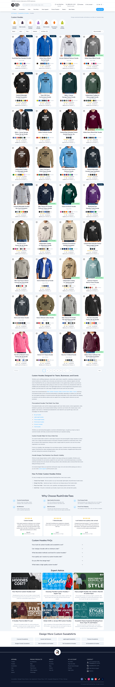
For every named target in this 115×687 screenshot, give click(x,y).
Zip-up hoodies (37, 415)
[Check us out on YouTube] (96, 679)
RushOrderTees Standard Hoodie (21, 58)
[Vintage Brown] (61, 100)
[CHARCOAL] (92, 137)
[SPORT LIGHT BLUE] (41, 100)
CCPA (46, 679)
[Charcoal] (19, 175)
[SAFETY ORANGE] (66, 212)
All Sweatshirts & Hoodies (92, 643)
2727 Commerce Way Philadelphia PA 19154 (94, 662)
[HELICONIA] (95, 63)
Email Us (91, 671)
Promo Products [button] (55, 9)
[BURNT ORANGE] (62, 63)
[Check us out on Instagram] (89, 679)
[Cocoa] (43, 137)
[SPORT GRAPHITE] (47, 100)
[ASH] (72, 212)
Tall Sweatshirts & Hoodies (69, 643)
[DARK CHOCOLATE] (37, 63)
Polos (12, 670)
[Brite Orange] (27, 100)
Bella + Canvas (73, 391)
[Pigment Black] (42, 249)
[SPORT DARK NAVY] (45, 100)
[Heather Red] (24, 249)
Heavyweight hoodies (39, 419)
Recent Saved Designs (73, 666)
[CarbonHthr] (90, 175)
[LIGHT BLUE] (68, 212)
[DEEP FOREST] (48, 323)
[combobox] (36, 5)
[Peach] (17, 137)
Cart (100, 4)
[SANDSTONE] (68, 63)
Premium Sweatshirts (92, 639)
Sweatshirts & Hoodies (23, 13)
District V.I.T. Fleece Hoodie (45, 355)
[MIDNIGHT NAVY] (23, 323)
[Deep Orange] (37, 175)
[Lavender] (24, 175)
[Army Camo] (94, 100)
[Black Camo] (84, 100)
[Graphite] (71, 360)
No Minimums (33, 661)
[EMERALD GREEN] (72, 249)
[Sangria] (15, 249)
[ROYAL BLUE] (70, 249)
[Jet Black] (88, 323)
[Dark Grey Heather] (43, 212)
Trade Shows (33, 668)
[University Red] (22, 286)
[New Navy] (19, 100)
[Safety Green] (85, 323)
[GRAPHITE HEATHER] (47, 63)
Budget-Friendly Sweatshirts (22, 643)
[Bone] (92, 287)
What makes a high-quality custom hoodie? (44, 565)
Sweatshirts (14, 666)
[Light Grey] (42, 286)
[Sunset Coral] (23, 63)
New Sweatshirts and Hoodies (45, 643)
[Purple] (24, 63)
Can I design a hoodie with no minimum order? (45, 549)
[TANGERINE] (39, 137)
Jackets (13, 672)
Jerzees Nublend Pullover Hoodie (68, 58)
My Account (89, 4)
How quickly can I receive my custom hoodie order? (47, 557)
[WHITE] (39, 63)
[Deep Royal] (48, 286)
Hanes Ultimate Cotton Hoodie (45, 318)
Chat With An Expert (94, 668)
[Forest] (24, 137)
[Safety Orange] (62, 175)
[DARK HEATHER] (41, 63)
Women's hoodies (38, 424)
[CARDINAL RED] (84, 137)
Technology (32, 672)
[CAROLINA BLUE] (48, 63)
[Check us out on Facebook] (82, 679)
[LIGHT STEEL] (61, 249)
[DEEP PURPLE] (64, 63)
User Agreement (33, 679)
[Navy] (45, 175)
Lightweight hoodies (39, 417)
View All (51, 670)
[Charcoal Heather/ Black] (86, 100)
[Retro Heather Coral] (17, 63)
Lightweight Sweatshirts (69, 639)
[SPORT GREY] (41, 137)
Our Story (51, 664)
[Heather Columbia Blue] (15, 137)
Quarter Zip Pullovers (46, 639)
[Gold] (23, 175)
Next (100, 370)
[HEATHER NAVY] (13, 137)
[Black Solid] (68, 360)
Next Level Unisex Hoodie (21, 318)
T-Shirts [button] (14, 9)
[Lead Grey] (15, 323)
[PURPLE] (43, 63)
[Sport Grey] (86, 360)
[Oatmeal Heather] (66, 63)
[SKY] (48, 137)
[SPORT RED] (48, 100)
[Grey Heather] (17, 175)
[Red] (94, 323)
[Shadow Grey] (66, 360)
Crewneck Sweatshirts (22, 639)
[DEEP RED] (39, 323)
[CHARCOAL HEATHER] (62, 212)
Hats (12, 668)
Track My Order (71, 664)
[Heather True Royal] (62, 100)
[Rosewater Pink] (48, 360)
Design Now (100, 9)
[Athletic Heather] (23, 249)
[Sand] (19, 63)
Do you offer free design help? (41, 561)
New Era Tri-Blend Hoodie (68, 355)
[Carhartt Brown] (96, 175)
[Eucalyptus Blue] (46, 360)
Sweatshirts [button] (22, 9)
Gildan (60, 391)
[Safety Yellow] (37, 100)
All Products (14, 13)
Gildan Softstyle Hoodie (45, 132)
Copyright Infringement (53, 679)
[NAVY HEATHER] (64, 249)
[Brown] (44, 249)
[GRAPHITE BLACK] (21, 323)
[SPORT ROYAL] (39, 100)
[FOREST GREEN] (86, 137)
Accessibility (14, 679)
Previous (16, 370)
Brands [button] (64, 9)
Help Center (71, 670)
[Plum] (95, 100)
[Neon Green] (70, 175)
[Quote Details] (26, 68)
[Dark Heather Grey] (86, 212)
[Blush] (96, 287)
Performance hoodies (39, 422)
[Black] (15, 63)
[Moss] (21, 100)
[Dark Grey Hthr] (20, 286)
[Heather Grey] (16, 100)
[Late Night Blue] (62, 249)
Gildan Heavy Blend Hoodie (92, 58)
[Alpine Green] (88, 100)
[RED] (70, 100)
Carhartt (51, 391)
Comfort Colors (65, 391)
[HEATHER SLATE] (23, 137)
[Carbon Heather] (25, 100)
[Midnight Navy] (17, 286)
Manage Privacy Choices (23, 679)
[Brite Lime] (23, 100)
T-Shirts (13, 661)
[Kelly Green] (13, 175)
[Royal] (64, 175)
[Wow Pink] (61, 212)
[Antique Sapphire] (21, 63)
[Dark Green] (61, 175)
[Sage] (46, 137)
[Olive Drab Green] (48, 175)
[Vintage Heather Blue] (61, 63)
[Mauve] (17, 323)
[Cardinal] (66, 175)
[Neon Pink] (18, 360)
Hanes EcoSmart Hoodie (69, 206)
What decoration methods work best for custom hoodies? (49, 553)
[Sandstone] (70, 286)
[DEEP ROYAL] (43, 323)
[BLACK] (43, 100)
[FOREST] (64, 100)
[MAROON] (88, 63)
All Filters (43, 31)
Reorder (70, 668)
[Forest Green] (47, 175)
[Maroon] (41, 175)
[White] (13, 63)
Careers (51, 668)
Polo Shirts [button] (36, 9)
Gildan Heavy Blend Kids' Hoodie (92, 132)
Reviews (51, 661)
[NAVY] (94, 63)
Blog (50, 666)
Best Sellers (72, 9)
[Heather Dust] (72, 100)
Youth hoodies (37, 426)
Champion (56, 391)
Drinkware (32, 666)
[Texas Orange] (64, 212)
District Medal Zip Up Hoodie (45, 280)
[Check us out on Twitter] (85, 679)
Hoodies (13, 664)
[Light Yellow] (92, 100)
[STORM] (66, 100)
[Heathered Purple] (39, 360)
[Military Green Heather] (70, 63)
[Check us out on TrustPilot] (102, 679)
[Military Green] (21, 137)
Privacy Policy (41, 679)
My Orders (70, 661)
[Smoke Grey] (37, 323)
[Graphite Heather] (17, 249)
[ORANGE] (84, 63)
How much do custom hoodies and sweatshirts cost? (47, 545)
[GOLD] (72, 63)
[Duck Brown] (44, 360)
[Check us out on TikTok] (99, 679)
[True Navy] (70, 360)
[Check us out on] (92, 679)
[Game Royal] (45, 212)
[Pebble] (41, 323)
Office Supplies (33, 670)
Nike (48, 391)
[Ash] (19, 249)
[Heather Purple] (68, 175)
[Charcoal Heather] (90, 100)
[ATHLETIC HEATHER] (68, 100)
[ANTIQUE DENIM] (19, 323)
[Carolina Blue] (94, 212)
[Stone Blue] (94, 360)
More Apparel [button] (45, 9)
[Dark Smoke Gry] (43, 175)
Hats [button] (29, 9)
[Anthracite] (49, 212)
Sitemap (65, 679)
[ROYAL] (45, 63)
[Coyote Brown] (37, 360)
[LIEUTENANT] (88, 287)
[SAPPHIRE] (86, 63)
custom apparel (42, 468)
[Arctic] (85, 287)
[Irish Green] (95, 212)
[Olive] (40, 249)
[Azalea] (92, 63)
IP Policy (61, 679)
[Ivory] (46, 249)
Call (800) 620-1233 (94, 665)
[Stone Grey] (68, 249)
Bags (31, 664)
